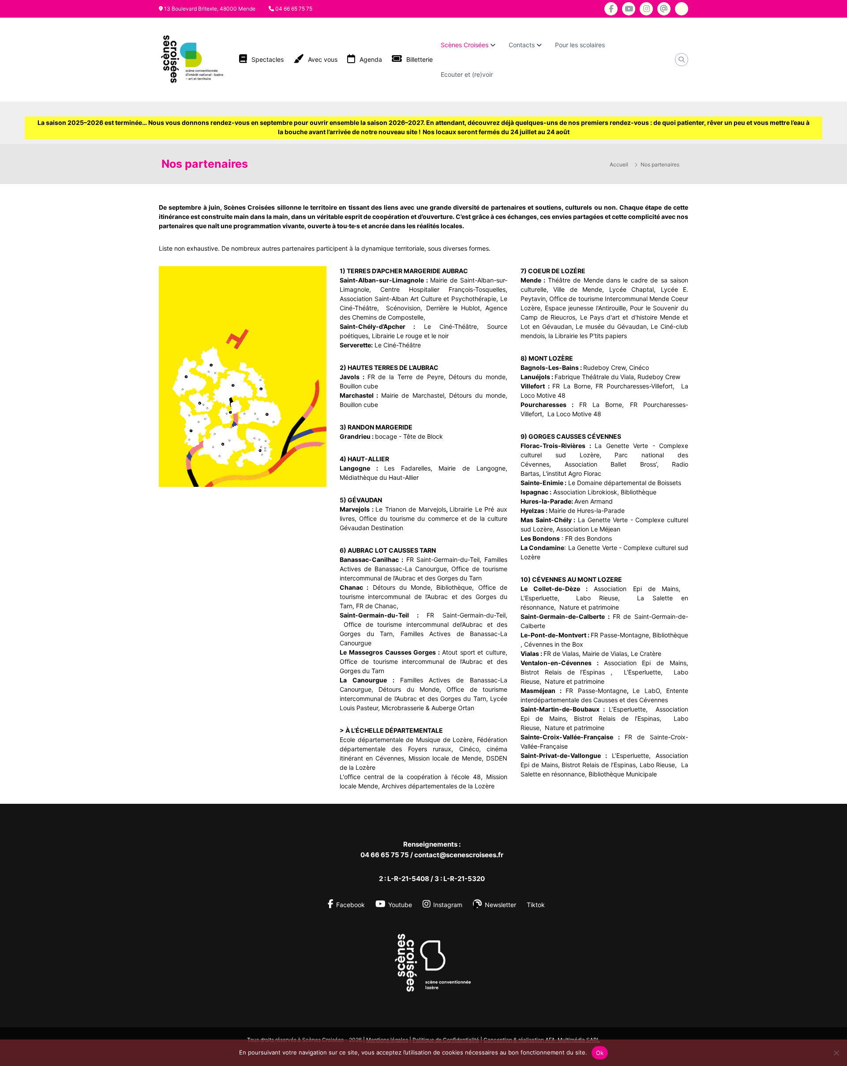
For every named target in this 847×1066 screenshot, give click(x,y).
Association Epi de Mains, (640, 588)
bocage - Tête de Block (409, 436)
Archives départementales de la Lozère (438, 786)
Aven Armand (593, 501)
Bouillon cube (359, 386)
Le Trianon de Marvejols (410, 509)
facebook (350, 904)
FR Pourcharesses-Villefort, (637, 386)
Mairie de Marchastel (412, 395)
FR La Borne (571, 386)
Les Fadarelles (407, 468)
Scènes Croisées (464, 45)
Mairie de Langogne (472, 468)
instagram (447, 904)
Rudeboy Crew (658, 376)
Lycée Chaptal (629, 289)
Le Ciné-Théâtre (398, 345)
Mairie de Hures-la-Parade (587, 510)
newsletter (500, 904)
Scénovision (403, 308)
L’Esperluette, (544, 598)
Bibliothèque (454, 587)
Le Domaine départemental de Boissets (624, 482)
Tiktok (536, 904)
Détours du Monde (402, 587)
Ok (600, 1052)
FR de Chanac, (378, 606)
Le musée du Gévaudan (610, 326)
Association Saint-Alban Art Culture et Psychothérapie (418, 298)
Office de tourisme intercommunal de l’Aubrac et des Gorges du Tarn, (423, 597)
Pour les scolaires (580, 45)
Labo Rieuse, (602, 598)
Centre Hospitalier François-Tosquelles (443, 289)
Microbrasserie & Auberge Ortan (428, 708)
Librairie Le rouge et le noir (410, 335)
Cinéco (639, 367)
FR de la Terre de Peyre (405, 376)
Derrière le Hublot (453, 308)
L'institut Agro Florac (572, 473)
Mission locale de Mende (445, 758)
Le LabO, (647, 690)
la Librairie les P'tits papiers (587, 335)
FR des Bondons (588, 538)
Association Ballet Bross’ (611, 464)
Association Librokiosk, (586, 492)
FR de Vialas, (562, 653)
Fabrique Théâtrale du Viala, (596, 376)
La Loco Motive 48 (574, 414)
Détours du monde (477, 376)
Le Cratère (646, 653)
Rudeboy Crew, (605, 367)
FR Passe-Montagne (620, 635)
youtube (400, 904)
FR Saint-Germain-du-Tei (442, 559)
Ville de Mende (577, 289)
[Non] (836, 1052)
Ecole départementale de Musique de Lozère (406, 739)
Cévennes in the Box (553, 644)
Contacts (522, 45)
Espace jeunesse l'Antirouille (585, 308)
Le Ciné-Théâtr (448, 326)
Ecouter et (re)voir (467, 74)
